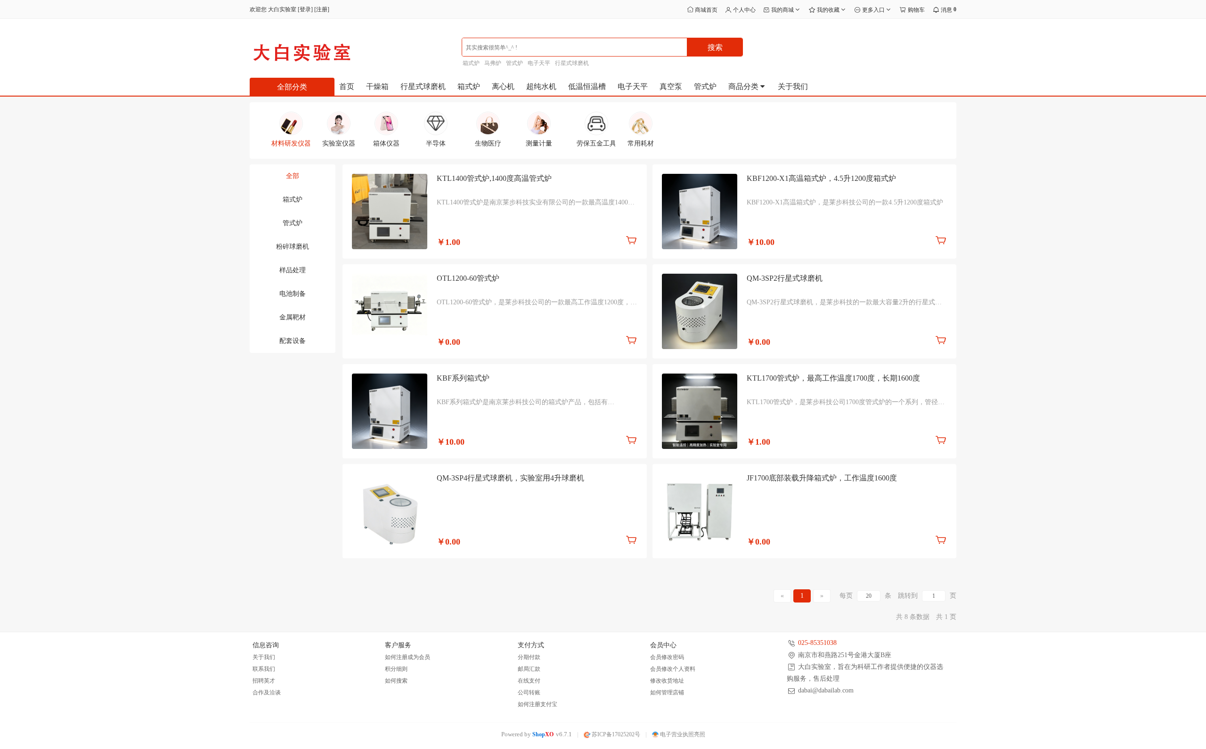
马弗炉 (492, 63)
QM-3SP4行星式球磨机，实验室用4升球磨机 (510, 478)
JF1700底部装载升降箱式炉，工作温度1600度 (822, 478)
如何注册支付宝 (537, 704)
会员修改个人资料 (672, 669)
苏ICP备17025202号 (615, 734)
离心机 (503, 86)
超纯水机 (541, 86)
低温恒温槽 (587, 86)
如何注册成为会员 (407, 657)
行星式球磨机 (572, 63)
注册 (321, 9)
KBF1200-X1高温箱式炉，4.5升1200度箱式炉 (821, 178)
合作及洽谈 (267, 692)
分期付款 (529, 657)
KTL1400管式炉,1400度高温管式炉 (494, 178)
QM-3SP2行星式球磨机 (785, 278)
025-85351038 (817, 642)
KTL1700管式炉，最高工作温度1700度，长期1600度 (833, 378)
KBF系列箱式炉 (463, 378)
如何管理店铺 (667, 692)
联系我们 (264, 669)
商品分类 (744, 86)
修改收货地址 (667, 680)
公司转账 (529, 692)
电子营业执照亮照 (682, 734)
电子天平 (539, 63)
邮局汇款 (529, 669)
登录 (305, 9)
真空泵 (671, 86)
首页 (346, 86)
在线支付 (529, 680)
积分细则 (396, 669)
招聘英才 (264, 680)
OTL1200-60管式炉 (468, 278)
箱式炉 (471, 63)
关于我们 (793, 86)
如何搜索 (396, 680)
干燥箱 (377, 86)
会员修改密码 (667, 657)
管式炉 (514, 63)
